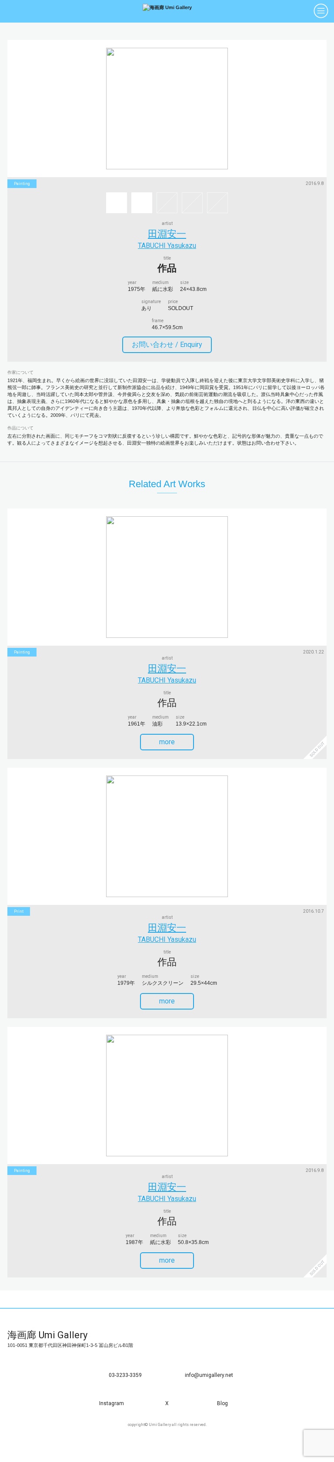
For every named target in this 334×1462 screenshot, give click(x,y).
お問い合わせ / (167, 344)
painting (22, 184)
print (18, 911)
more (167, 742)
